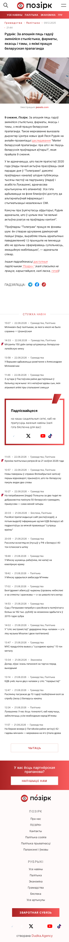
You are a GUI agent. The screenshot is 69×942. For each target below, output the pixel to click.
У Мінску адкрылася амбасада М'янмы (26, 577)
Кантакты (36, 831)
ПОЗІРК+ (35, 824)
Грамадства (13, 22)
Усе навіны (14, 14)
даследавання (41, 140)
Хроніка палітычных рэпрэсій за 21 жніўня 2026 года (34, 460)
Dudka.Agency (42, 936)
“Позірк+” (28, 266)
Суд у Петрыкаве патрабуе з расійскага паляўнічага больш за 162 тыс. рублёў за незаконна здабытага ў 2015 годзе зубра (34, 612)
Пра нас (35, 818)
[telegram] (14, 436)
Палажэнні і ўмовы (35, 849)
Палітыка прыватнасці (35, 843)
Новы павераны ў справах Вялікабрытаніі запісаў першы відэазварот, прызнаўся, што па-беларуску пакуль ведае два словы (33, 478)
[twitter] (28, 436)
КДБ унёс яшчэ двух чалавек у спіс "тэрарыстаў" (32, 681)
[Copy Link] (44, 285)
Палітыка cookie (35, 837)
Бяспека (35, 893)
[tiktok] (50, 436)
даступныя (40, 261)
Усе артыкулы (36, 899)
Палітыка (31, 14)
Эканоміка (48, 14)
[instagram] (36, 436)
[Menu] (63, 5)
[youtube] (43, 436)
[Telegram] (30, 284)
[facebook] (21, 436)
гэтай (54, 270)
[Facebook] (37, 284)
